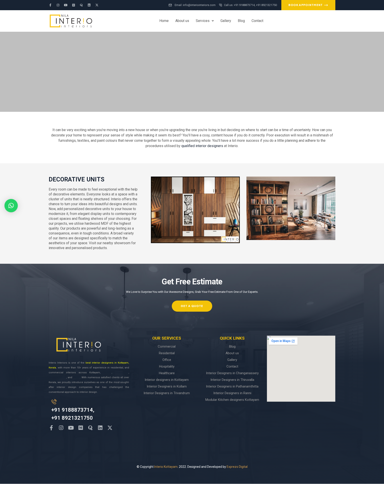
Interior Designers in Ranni (232, 393)
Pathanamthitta (57, 377)
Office (166, 360)
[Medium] (73, 5)
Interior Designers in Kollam (167, 386)
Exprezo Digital (237, 466)
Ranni (76, 377)
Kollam (107, 372)
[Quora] (81, 5)
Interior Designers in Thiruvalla (232, 380)
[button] (204, 21)
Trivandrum (121, 372)
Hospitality (166, 366)
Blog (241, 21)
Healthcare (167, 373)
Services (203, 21)
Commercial (167, 346)
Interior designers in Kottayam (167, 380)
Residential (167, 353)
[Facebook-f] (50, 5)
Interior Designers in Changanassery (232, 373)
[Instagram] (58, 5)
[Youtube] (65, 5)
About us (182, 21)
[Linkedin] (89, 5)
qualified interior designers (202, 146)
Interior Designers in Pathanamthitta (232, 386)
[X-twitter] (96, 5)
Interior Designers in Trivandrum (167, 393)
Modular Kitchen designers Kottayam (232, 400)
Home (164, 21)
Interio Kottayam (166, 466)
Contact (257, 21)
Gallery (225, 21)
